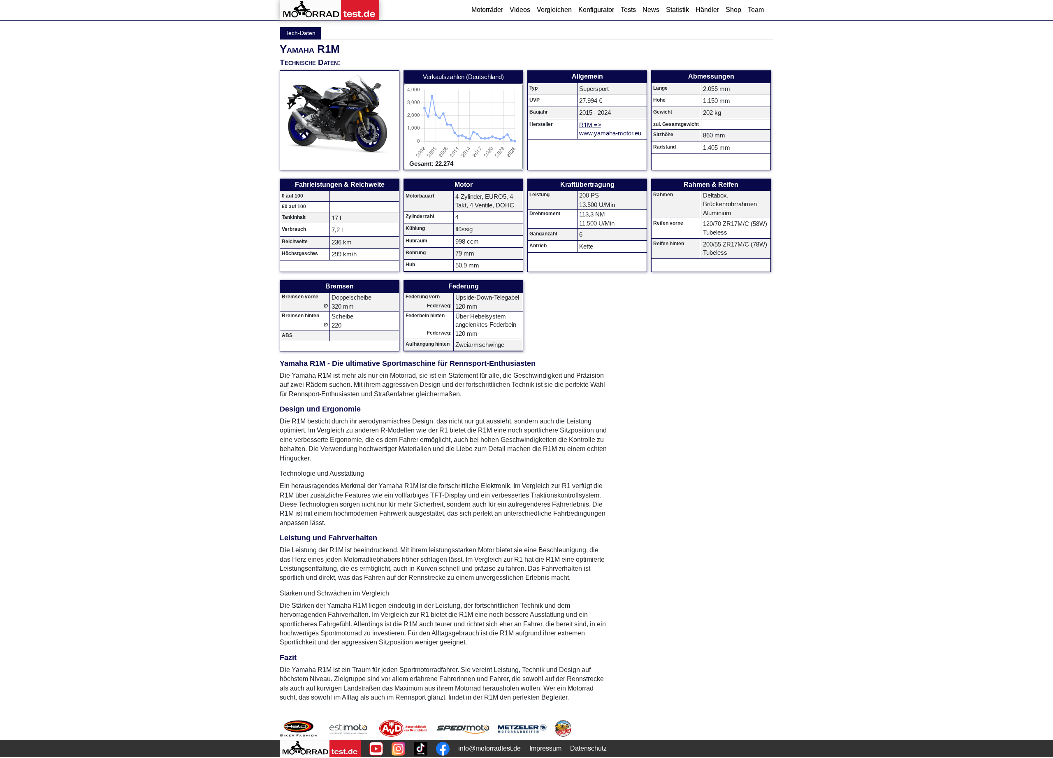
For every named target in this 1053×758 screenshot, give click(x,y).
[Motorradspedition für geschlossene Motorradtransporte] (462, 728)
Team (756, 9)
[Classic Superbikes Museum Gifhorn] (563, 728)
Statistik (677, 9)
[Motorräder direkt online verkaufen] (348, 728)
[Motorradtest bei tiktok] (420, 749)
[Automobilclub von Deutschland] (403, 728)
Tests (628, 9)
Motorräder (487, 9)
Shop (733, 9)
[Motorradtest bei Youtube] (376, 749)
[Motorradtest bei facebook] (443, 749)
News (650, 9)
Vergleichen (554, 9)
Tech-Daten (300, 33)
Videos (520, 9)
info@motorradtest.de (489, 748)
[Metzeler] (522, 728)
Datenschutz (588, 748)
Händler (707, 9)
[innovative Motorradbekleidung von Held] (299, 728)
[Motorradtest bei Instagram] (398, 749)
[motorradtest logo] (320, 748)
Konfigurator (596, 9)
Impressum (545, 748)
